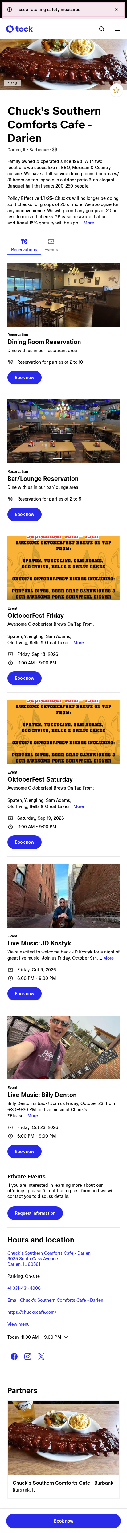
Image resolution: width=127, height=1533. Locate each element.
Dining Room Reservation (44, 342)
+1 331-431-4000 (24, 1288)
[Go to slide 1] (57, 322)
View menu (18, 1324)
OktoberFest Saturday (40, 779)
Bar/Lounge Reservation (43, 478)
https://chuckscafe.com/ (31, 1312)
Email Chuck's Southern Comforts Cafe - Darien (55, 1300)
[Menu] (118, 29)
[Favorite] (116, 90)
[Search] (102, 29)
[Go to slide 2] (69, 322)
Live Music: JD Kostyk (39, 943)
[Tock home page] (19, 29)
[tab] (24, 245)
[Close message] (116, 9)
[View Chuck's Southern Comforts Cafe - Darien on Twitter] (41, 1356)
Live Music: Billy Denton (42, 1095)
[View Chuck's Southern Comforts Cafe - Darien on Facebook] (14, 1356)
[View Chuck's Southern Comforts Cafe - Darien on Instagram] (28, 1356)
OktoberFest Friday (35, 615)
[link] (63, 64)
